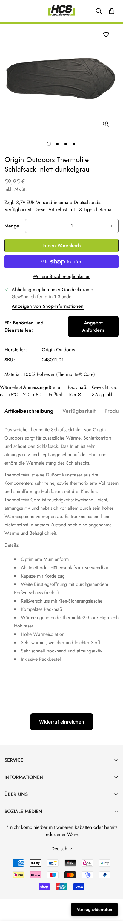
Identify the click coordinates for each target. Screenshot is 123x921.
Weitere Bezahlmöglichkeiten (61, 276)
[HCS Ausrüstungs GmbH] (61, 11)
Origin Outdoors (58, 349)
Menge (11, 225)
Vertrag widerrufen (94, 909)
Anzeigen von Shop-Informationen (48, 306)
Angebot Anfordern (93, 326)
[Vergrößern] (106, 124)
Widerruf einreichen (61, 722)
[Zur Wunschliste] (106, 34)
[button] (112, 11)
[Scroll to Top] (112, 889)
